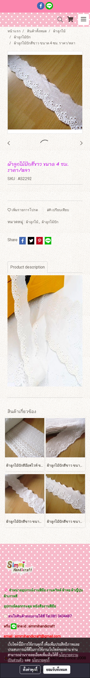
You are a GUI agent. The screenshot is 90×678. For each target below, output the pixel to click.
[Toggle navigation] (83, 19)
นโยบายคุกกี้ (41, 660)
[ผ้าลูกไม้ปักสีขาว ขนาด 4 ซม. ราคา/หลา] (45, 92)
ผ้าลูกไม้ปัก (50, 222)
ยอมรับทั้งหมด (56, 669)
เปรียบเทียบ (60, 210)
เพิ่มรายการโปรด (24, 210)
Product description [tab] (27, 267)
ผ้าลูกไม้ (32, 222)
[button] (59, 19)
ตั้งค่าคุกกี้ (30, 669)
